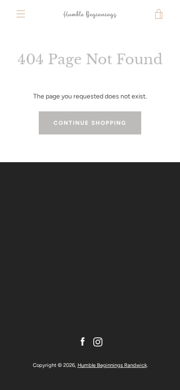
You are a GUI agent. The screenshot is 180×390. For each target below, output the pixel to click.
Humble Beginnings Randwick (112, 365)
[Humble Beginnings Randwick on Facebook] (82, 341)
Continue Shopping (90, 123)
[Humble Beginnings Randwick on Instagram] (97, 341)
